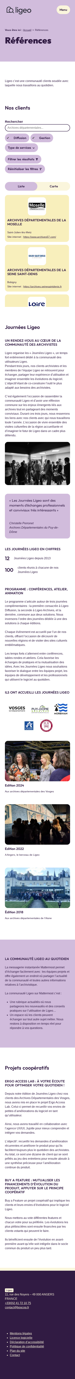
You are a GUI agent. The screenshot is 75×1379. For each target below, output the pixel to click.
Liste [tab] (21, 186)
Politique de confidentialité (27, 1346)
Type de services (20, 147)
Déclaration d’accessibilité (27, 1342)
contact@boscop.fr (17, 1307)
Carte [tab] (54, 186)
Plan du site (17, 1350)
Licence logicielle (21, 1337)
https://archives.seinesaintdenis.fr (42, 286)
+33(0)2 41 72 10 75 (18, 1303)
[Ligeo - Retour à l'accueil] (18, 9)
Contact (15, 1355)
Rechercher (14, 121)
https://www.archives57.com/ (39, 236)
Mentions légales (21, 1333)
